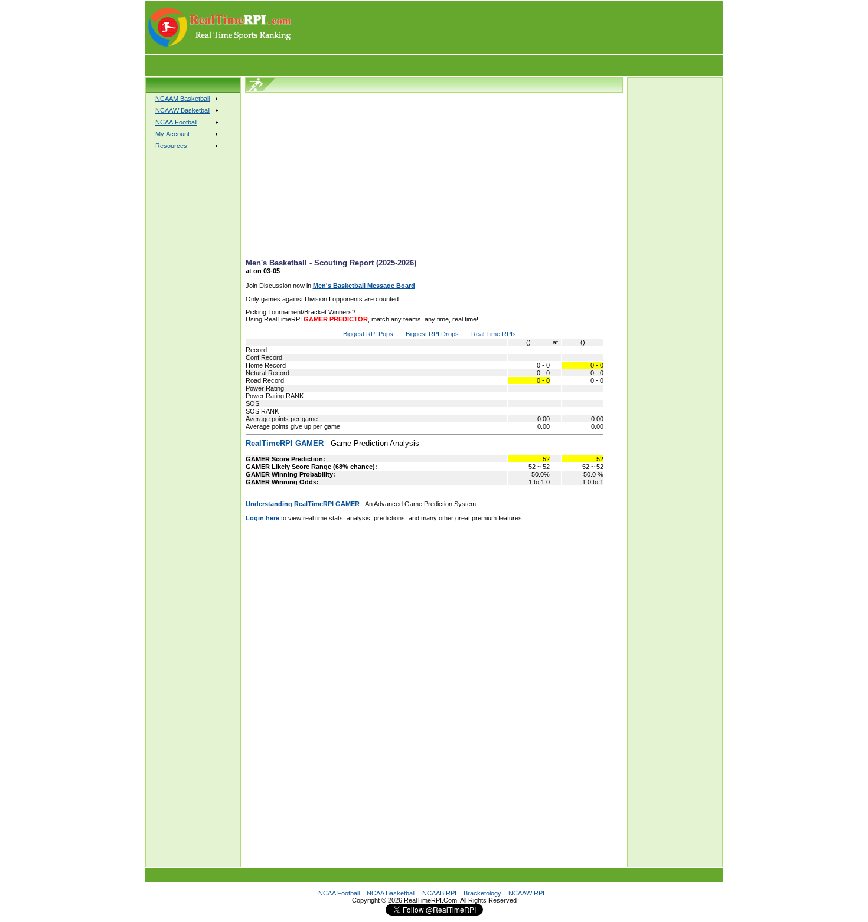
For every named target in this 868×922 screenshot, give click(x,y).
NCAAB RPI (439, 893)
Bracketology (482, 893)
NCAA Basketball (391, 893)
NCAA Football (339, 893)
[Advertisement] (508, 27)
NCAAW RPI (526, 893)
